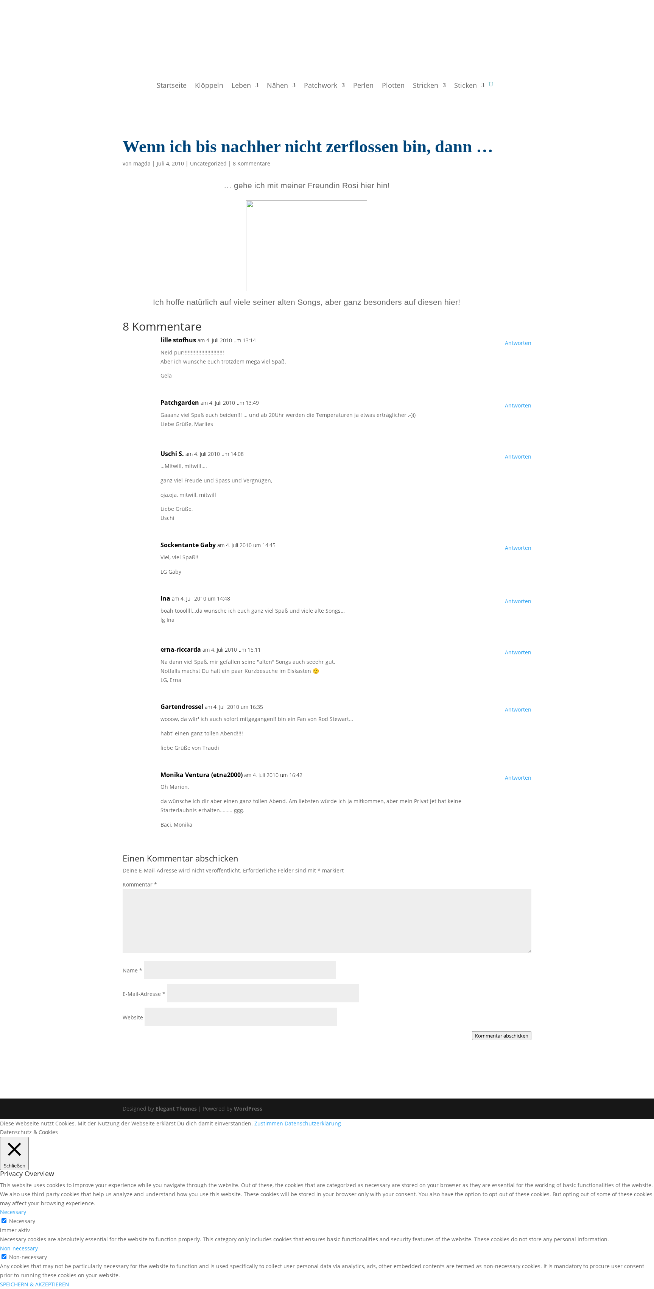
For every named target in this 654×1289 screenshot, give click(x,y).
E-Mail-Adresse (144, 993)
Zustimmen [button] (268, 1123)
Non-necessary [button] (19, 1248)
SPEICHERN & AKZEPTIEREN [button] (34, 1284)
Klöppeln (209, 86)
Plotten (393, 86)
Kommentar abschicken (501, 1035)
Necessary (22, 1221)
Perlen (363, 86)
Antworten (518, 342)
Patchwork (320, 86)
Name (132, 970)
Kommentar (140, 884)
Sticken (465, 86)
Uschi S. (172, 453)
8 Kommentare (251, 163)
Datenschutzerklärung (313, 1123)
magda (142, 163)
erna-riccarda (180, 649)
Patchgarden (179, 402)
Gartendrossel (181, 706)
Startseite (172, 86)
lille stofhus (178, 340)
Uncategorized (208, 163)
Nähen (277, 86)
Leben (241, 86)
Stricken (425, 86)
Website (133, 1017)
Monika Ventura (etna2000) (201, 775)
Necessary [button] (13, 1212)
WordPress (248, 1108)
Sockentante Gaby (188, 545)
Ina (165, 598)
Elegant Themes (176, 1108)
